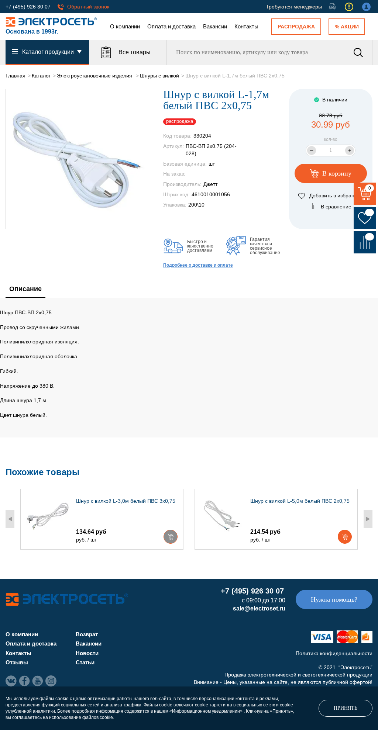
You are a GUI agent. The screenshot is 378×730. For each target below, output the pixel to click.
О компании (125, 26)
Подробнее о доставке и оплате (198, 265)
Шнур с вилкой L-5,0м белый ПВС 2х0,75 (300, 501)
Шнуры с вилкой (159, 76)
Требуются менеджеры (294, 7)
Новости (87, 653)
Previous (10, 519)
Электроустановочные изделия (95, 76)
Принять (345, 708)
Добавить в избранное (336, 195)
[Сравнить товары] (365, 242)
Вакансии (215, 26)
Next (368, 519)
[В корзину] (171, 537)
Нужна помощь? (334, 599)
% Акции (347, 27)
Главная (15, 76)
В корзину (335, 173)
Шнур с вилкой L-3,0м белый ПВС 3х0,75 (125, 501)
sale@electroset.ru (259, 608)
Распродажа (296, 27)
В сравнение (336, 207)
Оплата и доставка (171, 26)
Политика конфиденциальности (334, 653)
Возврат (87, 634)
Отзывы (17, 662)
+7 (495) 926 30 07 (28, 7)
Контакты (246, 26)
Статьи (85, 662)
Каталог (41, 76)
